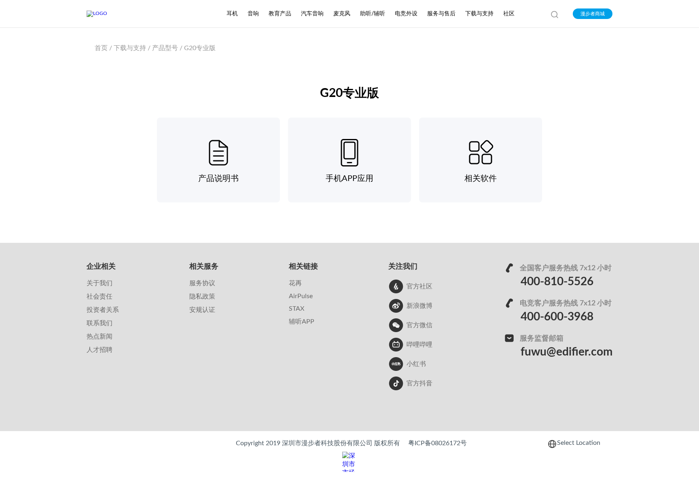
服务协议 (202, 283)
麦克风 (341, 14)
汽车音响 (312, 14)
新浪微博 (419, 306)
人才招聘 (99, 350)
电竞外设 (406, 14)
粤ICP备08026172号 (437, 443)
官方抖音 (419, 383)
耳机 (232, 14)
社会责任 (99, 296)
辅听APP (301, 321)
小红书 (416, 364)
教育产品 (280, 14)
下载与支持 (479, 14)
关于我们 (99, 283)
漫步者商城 (592, 13)
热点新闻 (99, 336)
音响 (253, 14)
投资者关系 (103, 310)
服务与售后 (441, 14)
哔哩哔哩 (419, 344)
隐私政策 (202, 296)
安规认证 (202, 310)
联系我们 (99, 323)
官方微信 (419, 325)
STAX (296, 308)
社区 (509, 14)
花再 (295, 283)
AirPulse (301, 296)
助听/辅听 (372, 14)
